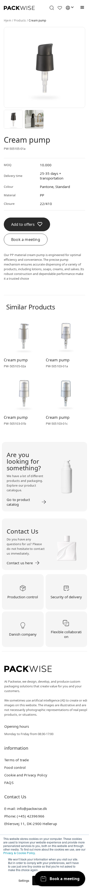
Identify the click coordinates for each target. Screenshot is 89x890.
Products (20, 20)
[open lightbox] (13, 119)
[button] (81, 7)
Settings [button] (24, 880)
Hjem (7, 20)
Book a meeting (25, 239)
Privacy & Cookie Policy (19, 853)
